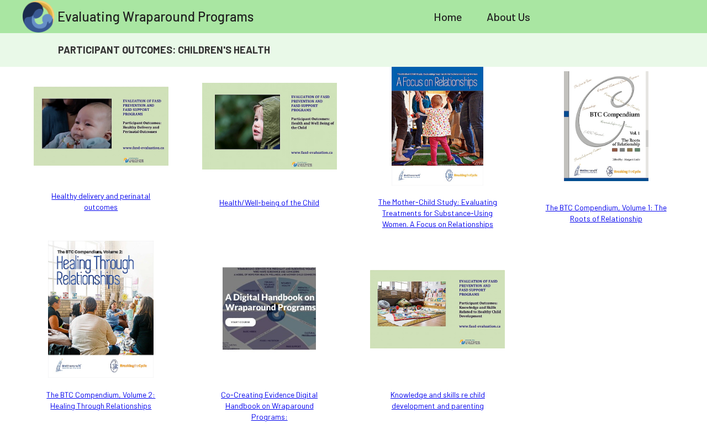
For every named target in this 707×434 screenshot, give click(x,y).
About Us (508, 16)
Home (448, 16)
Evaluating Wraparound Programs (155, 16)
